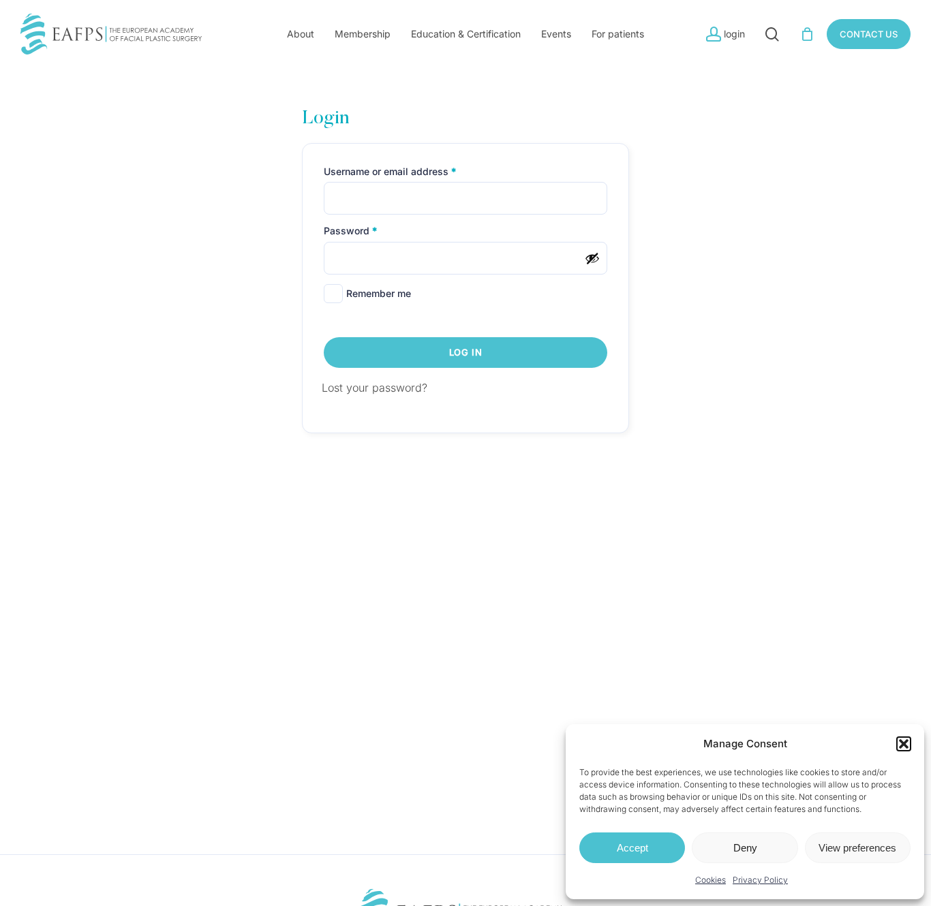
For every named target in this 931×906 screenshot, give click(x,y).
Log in (466, 352)
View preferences (857, 848)
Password (370, 230)
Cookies (710, 880)
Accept (632, 848)
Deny (745, 848)
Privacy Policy (760, 880)
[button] (904, 744)
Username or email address (410, 171)
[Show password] (592, 258)
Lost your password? (374, 387)
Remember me (378, 293)
